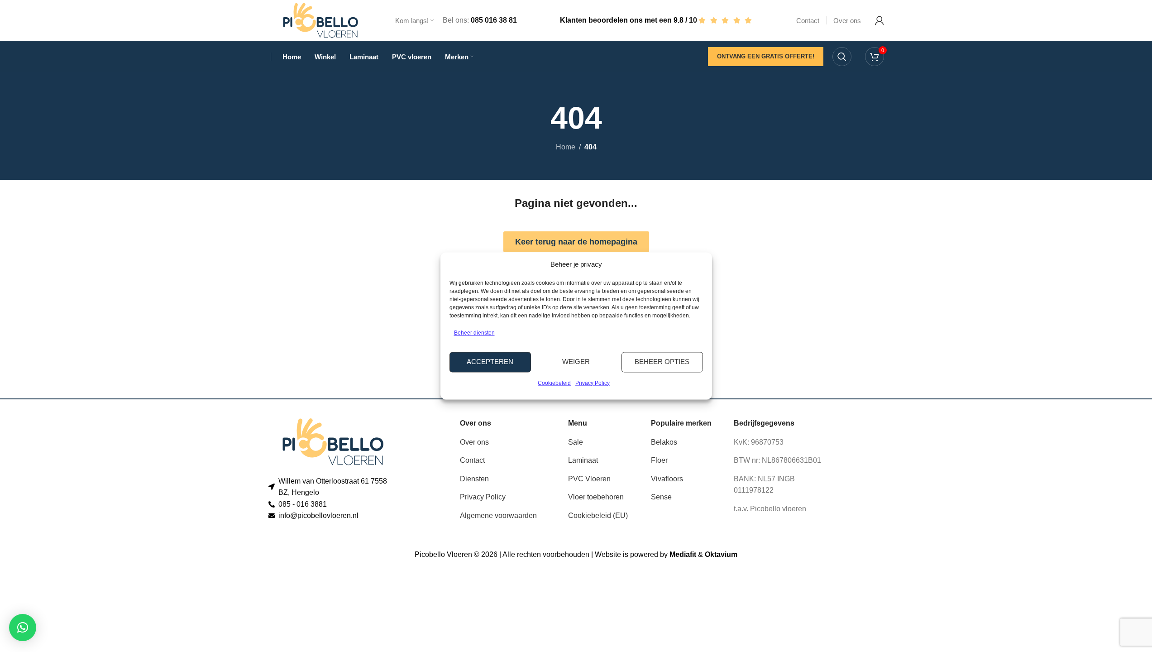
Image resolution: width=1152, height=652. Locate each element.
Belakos (664, 442)
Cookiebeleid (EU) (598, 515)
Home (565, 147)
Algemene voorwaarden (498, 515)
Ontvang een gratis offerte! (765, 56)
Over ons (474, 442)
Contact (472, 460)
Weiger (576, 362)
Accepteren (490, 362)
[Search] (842, 57)
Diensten (474, 479)
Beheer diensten (474, 333)
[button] (22, 627)
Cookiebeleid (554, 383)
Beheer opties (662, 362)
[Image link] (333, 441)
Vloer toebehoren (596, 497)
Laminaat (583, 460)
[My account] (879, 20)
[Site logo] (320, 20)
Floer (659, 460)
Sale (575, 442)
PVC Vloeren (589, 479)
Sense (661, 497)
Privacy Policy (592, 383)
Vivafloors (667, 479)
